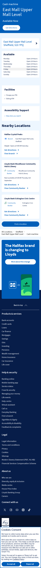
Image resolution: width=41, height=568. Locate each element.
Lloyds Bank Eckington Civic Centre (19, 198)
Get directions (13, 28)
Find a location (20, 224)
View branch (9, 153)
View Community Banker (15, 188)
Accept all (11, 564)
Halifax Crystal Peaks (13, 134)
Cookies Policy (18, 559)
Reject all (30, 564)
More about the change (20, 262)
